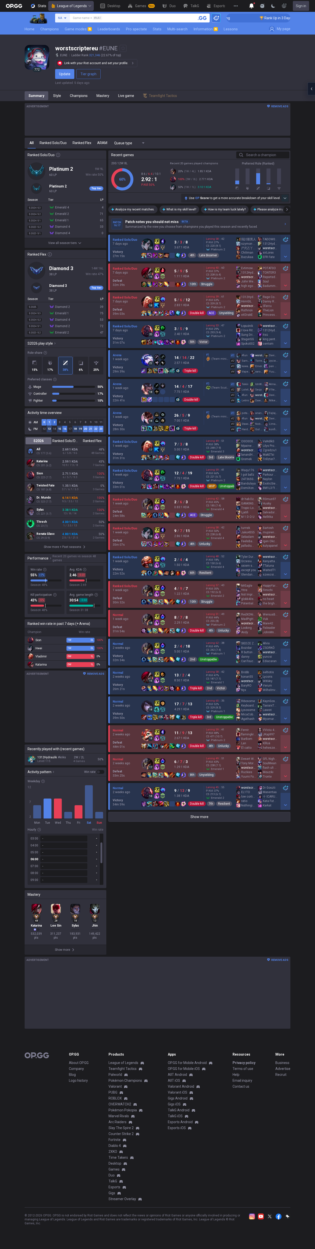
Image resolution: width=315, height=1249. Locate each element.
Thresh (41, 521)
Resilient (205, 573)
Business (282, 1063)
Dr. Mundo (43, 497)
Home (29, 29)
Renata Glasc (45, 534)
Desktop (115, 1163)
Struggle (206, 284)
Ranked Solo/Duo (65, 441)
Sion (39, 473)
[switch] (94, 772)
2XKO (113, 1152)
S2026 (38, 441)
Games (114, 1169)
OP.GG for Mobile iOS (184, 1069)
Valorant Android (181, 1086)
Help (236, 1075)
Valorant (115, 1086)
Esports (114, 1187)
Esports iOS (177, 1128)
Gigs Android (178, 1098)
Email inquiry (242, 1080)
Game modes (78, 29)
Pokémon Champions (125, 1080)
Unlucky (204, 544)
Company (76, 1069)
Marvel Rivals (119, 1116)
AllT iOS (174, 1080)
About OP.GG (79, 1063)
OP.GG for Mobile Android (187, 1063)
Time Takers (118, 1157)
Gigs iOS (174, 1104)
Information (205, 29)
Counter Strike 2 (121, 1134)
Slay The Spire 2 (121, 1128)
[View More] (236, 6)
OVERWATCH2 (120, 1104)
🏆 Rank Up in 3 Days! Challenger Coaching (269, 18)
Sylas (40, 509)
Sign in (301, 6)
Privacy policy (244, 1063)
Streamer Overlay (122, 1199)
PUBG (113, 1092)
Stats (157, 29)
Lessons (231, 29)
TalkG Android (178, 1110)
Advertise (282, 1069)
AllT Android (177, 1075)
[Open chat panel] (311, 88)
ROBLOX (115, 1098)
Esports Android (180, 1122)
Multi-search (177, 29)
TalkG (113, 1181)
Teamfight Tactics (123, 1069)
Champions (49, 29)
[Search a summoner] (202, 18)
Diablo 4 (115, 1146)
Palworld (115, 1075)
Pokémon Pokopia (123, 1110)
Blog (72, 1075)
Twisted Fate (45, 485)
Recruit (280, 1075)
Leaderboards (109, 29)
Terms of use (243, 1069)
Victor (203, 342)
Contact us (241, 1086)
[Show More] (251, 6)
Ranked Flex (92, 441)
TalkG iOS (175, 1116)
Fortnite (115, 1140)
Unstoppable (228, 486)
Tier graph (88, 74)
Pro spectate (136, 29)
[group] (65, 859)
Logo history (78, 1080)
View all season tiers (62, 243)
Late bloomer (208, 255)
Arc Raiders (117, 1122)
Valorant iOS (177, 1092)
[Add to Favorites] (123, 48)
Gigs (112, 1193)
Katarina (41, 461)
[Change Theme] (273, 6)
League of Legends (72, 6)
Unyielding (226, 313)
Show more (199, 817)
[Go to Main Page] (14, 6)
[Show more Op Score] (285, 198)
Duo (112, 1175)
